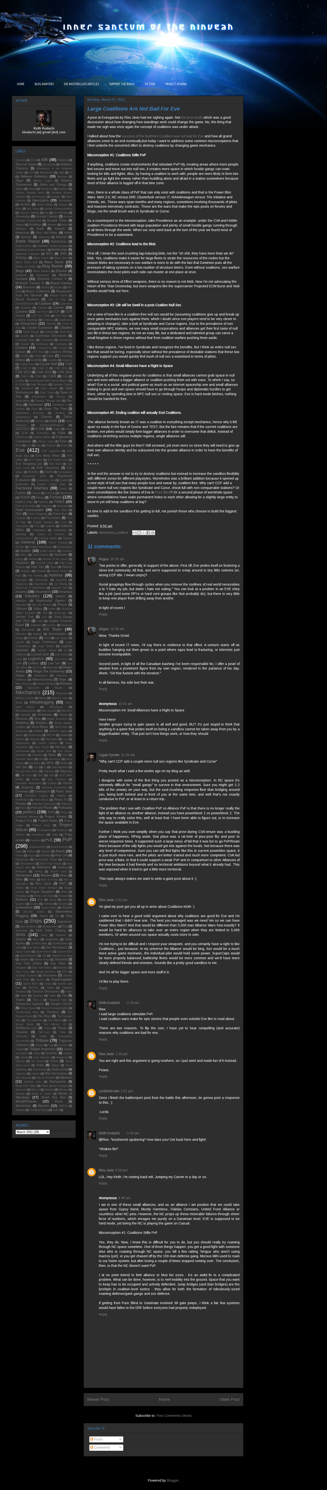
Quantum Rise (37, 846)
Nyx (36, 767)
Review (46, 875)
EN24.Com (22, 437)
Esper (64, 445)
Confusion (61, 344)
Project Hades (48, 820)
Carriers (22, 311)
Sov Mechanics (57, 947)
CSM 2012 (23, 372)
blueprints (21, 275)
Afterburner (46, 172)
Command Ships (25, 339)
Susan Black (31, 983)
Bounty (58, 287)
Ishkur (38, 608)
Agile (61, 172)
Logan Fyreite (109, 755)
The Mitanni (55, 1020)
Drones (39, 421)
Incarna (21, 591)
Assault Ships (57, 220)
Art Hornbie (61, 212)
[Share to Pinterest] (152, 532)
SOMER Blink (39, 943)
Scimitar (48, 903)
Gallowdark (39, 530)
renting (38, 871)
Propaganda (44, 830)
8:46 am (124, 1198)
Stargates (21, 967)
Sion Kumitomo (28, 926)
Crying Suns (27, 364)
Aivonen (62, 176)
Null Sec (22, 767)
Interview (21, 604)
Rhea (63, 875)
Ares (18, 208)
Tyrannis (51, 1053)
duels (53, 421)
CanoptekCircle (25, 303)
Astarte (20, 224)
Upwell (24, 1057)
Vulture (35, 1073)
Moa (37, 718)
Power (64, 812)
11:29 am (128, 755)
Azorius (26, 237)
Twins (36, 1053)
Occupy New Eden (27, 771)
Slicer (36, 939)
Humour (56, 575)
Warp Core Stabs (26, 1085)
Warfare (66, 1077)
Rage (19, 851)
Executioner (65, 472)
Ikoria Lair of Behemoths (30, 587)
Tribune (42, 1040)
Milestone (66, 710)
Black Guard (41, 257)
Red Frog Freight (50, 863)
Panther (61, 795)
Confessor (42, 344)
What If (35, 1089)
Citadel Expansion (40, 327)
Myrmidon (51, 739)
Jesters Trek (25, 617)
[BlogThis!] (139, 532)
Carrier (58, 307)
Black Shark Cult (26, 262)
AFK (31, 172)
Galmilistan (60, 530)
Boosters (29, 287)
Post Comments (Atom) (174, 1416)
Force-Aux (60, 513)
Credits (24, 355)
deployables (22, 400)
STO (64, 971)
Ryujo (52, 899)
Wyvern (43, 1106)
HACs (23, 554)
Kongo (19, 638)
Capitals (45, 303)
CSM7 (38, 376)
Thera (47, 1028)
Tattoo (52, 995)
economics (43, 433)
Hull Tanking (35, 575)
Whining (49, 1089)
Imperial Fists (59, 587)
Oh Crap (26, 775)
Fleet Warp (60, 510)
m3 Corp (37, 667)
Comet (24, 335)
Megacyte (62, 693)
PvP (67, 839)
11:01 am (125, 704)
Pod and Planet (42, 807)
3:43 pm (133, 1133)
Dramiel (46, 417)
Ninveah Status (25, 759)
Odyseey (49, 771)
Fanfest (21, 493)
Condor (25, 344)
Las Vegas (61, 638)
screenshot (24, 907)
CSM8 (51, 376)
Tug (50, 1045)
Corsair (20, 352)
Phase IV (60, 799)
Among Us (46, 188)
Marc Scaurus (24, 683)
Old (51, 775)
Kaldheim (36, 625)
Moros (19, 735)
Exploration (22, 484)
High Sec (37, 567)
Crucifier (52, 360)
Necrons (61, 747)
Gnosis (20, 546)
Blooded (61, 271)
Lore (19, 663)
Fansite (36, 493)
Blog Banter (52, 266)
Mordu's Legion (58, 731)
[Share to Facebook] (148, 532)
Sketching (21, 930)
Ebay (69, 428)
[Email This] (134, 532)
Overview (22, 791)
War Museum (23, 1077)
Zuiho (56, 1109)
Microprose (56, 706)
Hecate (32, 559)
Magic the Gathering (49, 671)
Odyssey (66, 771)
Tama (23, 995)
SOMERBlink (60, 943)
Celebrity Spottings (27, 319)
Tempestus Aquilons (30, 1004)
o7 (44, 767)
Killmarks (21, 633)
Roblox (20, 887)
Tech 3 (37, 999)
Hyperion (61, 579)
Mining (63, 714)
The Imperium (34, 1020)
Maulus (59, 687)
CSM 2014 (64, 372)
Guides (25, 551)
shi (56, 915)
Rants (60, 851)
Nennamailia (23, 751)
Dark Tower (47, 392)
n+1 (65, 739)
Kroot (47, 638)
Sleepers (61, 935)
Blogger (172, 1480)
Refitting (62, 867)
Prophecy (62, 830)
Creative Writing (61, 352)
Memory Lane (59, 698)
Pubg (55, 834)
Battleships (60, 249)
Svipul (48, 983)
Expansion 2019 (34, 476)
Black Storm (54, 262)
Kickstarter (28, 629)
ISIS (44, 612)
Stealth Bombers (46, 971)
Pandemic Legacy (36, 795)
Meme (42, 698)
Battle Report (28, 241)
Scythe (67, 907)
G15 (36, 526)
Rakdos (45, 851)
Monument (22, 731)
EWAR (48, 472)
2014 (33, 160)
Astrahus (35, 224)
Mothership (34, 735)
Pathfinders (22, 799)
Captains (26, 307)
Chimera (51, 323)
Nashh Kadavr (47, 743)
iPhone (62, 604)
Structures (50, 975)
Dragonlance (23, 416)
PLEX (23, 807)
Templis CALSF (61, 1004)
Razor (31, 855)
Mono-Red (61, 727)
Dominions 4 (60, 404)
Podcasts (65, 807)
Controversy (44, 347)
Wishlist (20, 1093)
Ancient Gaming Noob (30, 192)
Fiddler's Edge (24, 501)
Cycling (20, 380)
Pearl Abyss (41, 799)
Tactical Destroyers (45, 991)
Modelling (22, 723)
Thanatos (52, 1012)
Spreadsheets (28, 955)
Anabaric (63, 188)
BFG (49, 253)
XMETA (63, 1105)
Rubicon (22, 899)
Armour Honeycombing (58, 208)
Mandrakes (40, 675)
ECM (25, 433)
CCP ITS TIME (40, 315)
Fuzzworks (22, 526)
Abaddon (63, 160)
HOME (20, 84)
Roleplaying (22, 895)
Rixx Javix (106, 900)
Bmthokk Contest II (52, 279)
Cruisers (67, 360)
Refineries (44, 867)
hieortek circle (44, 562)
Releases (21, 871)
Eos (28, 445)
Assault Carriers (47, 216)
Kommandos (57, 634)
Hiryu (53, 566)
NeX (65, 754)
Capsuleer (66, 303)
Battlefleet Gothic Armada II (31, 249)
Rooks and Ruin (43, 895)
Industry (32, 596)
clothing (49, 331)
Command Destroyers (50, 336)
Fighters (43, 501)
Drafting (60, 412)
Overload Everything (54, 787)
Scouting (63, 903)
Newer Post (98, 1399)
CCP (56, 311)
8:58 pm (121, 1170)
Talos (69, 991)
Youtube (20, 1109)
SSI (44, 955)
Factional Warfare (32, 488)
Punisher (35, 840)
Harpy (19, 559)
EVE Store (55, 463)
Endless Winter (42, 437)
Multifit (64, 735)
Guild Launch (48, 550)
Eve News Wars (48, 455)
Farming (50, 493)
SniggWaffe (52, 939)
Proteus (20, 834)
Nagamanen (23, 743)
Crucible (36, 360)
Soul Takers (34, 947)
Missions (22, 718)
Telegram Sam (58, 999)
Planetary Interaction (44, 803)
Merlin (19, 702)
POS (51, 812)
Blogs (20, 271)
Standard (61, 959)
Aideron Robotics (34, 176)
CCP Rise (62, 315)
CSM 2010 (60, 368)
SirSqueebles (49, 926)
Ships (35, 921)
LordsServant (109, 1091)
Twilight (20, 1049)
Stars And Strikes (42, 967)
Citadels (66, 327)
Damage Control (62, 384)
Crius (50, 356)
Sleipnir (21, 939)
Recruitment (27, 863)
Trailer (43, 1036)
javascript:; (60, 612)
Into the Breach (41, 604)
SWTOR (33, 987)
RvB (40, 899)
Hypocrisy (22, 583)
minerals (26, 714)
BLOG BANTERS (44, 84)
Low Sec (54, 663)
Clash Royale (31, 331)
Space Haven (44, 951)
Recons (67, 859)
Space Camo (23, 951)
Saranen (20, 903)
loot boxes (61, 659)
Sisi (65, 926)
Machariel (52, 667)
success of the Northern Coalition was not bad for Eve (163, 136)
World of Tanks (41, 1093)
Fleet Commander (30, 510)
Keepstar (67, 625)
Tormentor (22, 1036)
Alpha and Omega (53, 184)
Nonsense (55, 759)
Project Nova (41, 825)
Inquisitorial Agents (50, 600)
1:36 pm (121, 1054)
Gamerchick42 (24, 538)
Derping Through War (48, 400)
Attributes (21, 228)
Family (63, 488)
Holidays (26, 571)
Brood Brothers (27, 299)
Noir (41, 759)
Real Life (61, 855)
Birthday (21, 258)
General (28, 542)
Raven (19, 855)
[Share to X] (143, 532)
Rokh (64, 891)
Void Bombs (39, 1069)
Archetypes (65, 200)
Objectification (59, 767)
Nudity (64, 763)
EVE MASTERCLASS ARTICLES (81, 84)
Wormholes (23, 1106)
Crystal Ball (48, 364)
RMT (62, 883)
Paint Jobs (64, 791)
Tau (64, 995)
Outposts (27, 787)
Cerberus (48, 319)
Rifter (19, 879)
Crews (38, 355)
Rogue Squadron (42, 891)
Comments (101, 1447)
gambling (21, 534)
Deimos (60, 396)
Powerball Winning (27, 816)
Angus (104, 559)
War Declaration (56, 1073)
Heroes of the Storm (55, 559)
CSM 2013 (43, 372)
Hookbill (40, 571)
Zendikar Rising (39, 1109)
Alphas (19, 188)
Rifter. (32, 879)
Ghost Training (58, 542)
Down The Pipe (55, 408)
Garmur (67, 538)
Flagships (46, 505)
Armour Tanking (29, 212)
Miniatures (45, 714)
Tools (62, 1032)
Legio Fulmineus (44, 642)
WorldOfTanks (26, 1101)
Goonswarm (65, 546)
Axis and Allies (47, 232)
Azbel (68, 232)
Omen (35, 779)
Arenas (63, 204)
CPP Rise (38, 351)
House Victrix (59, 571)
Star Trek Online (29, 963)
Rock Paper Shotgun (44, 887)
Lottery (33, 663)
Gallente (50, 526)
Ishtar (52, 608)
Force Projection (37, 513)
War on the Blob (45, 1077)
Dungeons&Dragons (52, 425)
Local (19, 659)
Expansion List (45, 480)
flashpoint (62, 505)
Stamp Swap (41, 959)
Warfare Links (33, 1081)
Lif (65, 650)
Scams (34, 903)
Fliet (19, 513)
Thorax (62, 1028)
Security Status (33, 911)
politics (123, 532)
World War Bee (53, 1097)
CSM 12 (43, 368)
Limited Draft (40, 654)
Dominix (20, 408)
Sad (64, 899)
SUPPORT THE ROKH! (122, 84)
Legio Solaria (46, 646)
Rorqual (63, 895)
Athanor (51, 224)
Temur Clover (28, 1008)
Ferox (40, 497)
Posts (98, 1439)
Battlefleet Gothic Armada (52, 245)
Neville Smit (43, 751)
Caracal (42, 307)
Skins (44, 935)
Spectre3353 (64, 951)
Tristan (39, 1045)
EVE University (48, 468)
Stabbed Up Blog (62, 955)
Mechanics (107, 532)
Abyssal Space (26, 164)
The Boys (44, 1016)
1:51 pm (127, 1091)
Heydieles (22, 563)
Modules (41, 723)
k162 (40, 621)
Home (164, 1399)
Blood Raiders (41, 271)
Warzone (21, 1089)
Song (19, 947)
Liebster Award (46, 650)
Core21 (62, 347)
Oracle (67, 783)
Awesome (22, 232)
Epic (38, 445)
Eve (20, 450)
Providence (38, 834)
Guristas (67, 550)
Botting (45, 287)
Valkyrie (20, 1061)
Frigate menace (43, 522)
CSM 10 (26, 368)
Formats (20, 517)
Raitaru (31, 851)
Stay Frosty (23, 971)
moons (38, 731)
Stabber (24, 959)
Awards (60, 228)
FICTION (150, 84)
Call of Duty (57, 299)
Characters (28, 323)
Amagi (32, 188)
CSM (68, 364)
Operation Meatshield (28, 783)
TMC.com (44, 1032)
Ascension (23, 216)
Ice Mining (60, 583)
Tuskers (63, 1045)
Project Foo (24, 820)
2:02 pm (121, 900)
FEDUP (25, 497)
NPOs (50, 763)
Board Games (61, 283)
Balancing (44, 237)
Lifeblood (21, 654)
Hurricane (21, 579)
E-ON (40, 429)
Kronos (33, 638)
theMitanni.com (26, 1028)
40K (44, 159)
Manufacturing (42, 679)
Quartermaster (59, 846)
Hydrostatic (41, 579)
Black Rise (61, 257)
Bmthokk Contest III (30, 283)
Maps (63, 679)
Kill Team (52, 629)
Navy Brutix (41, 747)
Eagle (57, 428)
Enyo (63, 441)
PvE (49, 840)
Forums (35, 517)
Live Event (61, 654)
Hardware (60, 554)
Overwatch (42, 791)
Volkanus (21, 1073)
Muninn (20, 739)
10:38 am (117, 629)
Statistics (62, 967)
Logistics (36, 658)
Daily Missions (38, 384)
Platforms (66, 803)
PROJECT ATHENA (176, 84)
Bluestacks (42, 275)
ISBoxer (21, 608)
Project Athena (55, 816)
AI (71, 172)
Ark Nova (33, 208)
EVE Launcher (51, 450)
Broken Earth (58, 295)
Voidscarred (59, 1069)
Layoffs (20, 642)
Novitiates (34, 763)
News (52, 755)
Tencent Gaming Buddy (54, 1008)
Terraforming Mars (27, 1012)
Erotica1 (51, 445)
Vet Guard (37, 1061)
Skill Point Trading (50, 930)
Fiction (56, 497)
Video (40, 1065)
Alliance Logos (42, 180)
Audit (40, 228)
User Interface (42, 1057)
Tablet (50, 987)
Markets (66, 683)
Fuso (64, 522)
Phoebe (21, 803)
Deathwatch (39, 396)
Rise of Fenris (49, 879)
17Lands (21, 160)
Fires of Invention (26, 505)
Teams (20, 1000)
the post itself (191, 117)
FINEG (59, 502)
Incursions (43, 591)
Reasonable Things (45, 859)
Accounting (49, 164)
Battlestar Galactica (27, 253)
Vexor (54, 1061)
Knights (37, 633)
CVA (65, 376)
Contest (21, 347)
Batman (61, 237)
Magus (20, 675)
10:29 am (117, 559)
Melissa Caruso (25, 698)
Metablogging (42, 702)
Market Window (46, 683)
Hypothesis (40, 583)
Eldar (61, 433)
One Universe (57, 779)
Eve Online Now (58, 459)
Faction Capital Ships (51, 484)
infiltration (21, 600)
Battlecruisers (24, 245)
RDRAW (45, 855)
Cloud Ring (65, 331)
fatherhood (66, 493)
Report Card (59, 871)
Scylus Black (49, 907)
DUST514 (22, 429)
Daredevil (27, 388)
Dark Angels (49, 388)
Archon (25, 204)
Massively (33, 687)
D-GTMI (20, 384)
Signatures (64, 921)
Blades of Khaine (26, 266)
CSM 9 (25, 376)
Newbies (37, 754)
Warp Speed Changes (55, 1085)
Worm (59, 1101)
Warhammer (57, 1081)
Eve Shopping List (29, 463)
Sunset (40, 979)
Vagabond (62, 1057)
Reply (103, 614)
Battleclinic (59, 241)
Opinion (52, 783)
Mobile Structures (57, 718)
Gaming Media (47, 538)
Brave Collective (38, 291)
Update (68, 1053)
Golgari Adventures (40, 546)
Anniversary (39, 196)
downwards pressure (30, 412)
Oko (40, 775)
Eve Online (35, 459)
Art (46, 212)
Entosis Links (46, 441)
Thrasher (22, 1032)
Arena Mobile (45, 204)
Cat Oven (42, 311)
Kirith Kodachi (109, 1003)
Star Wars (58, 963)
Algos (19, 180)
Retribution (24, 875)
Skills (20, 934)
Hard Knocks (41, 554)
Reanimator (22, 859)
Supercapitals (61, 979)
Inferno (60, 596)
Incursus (65, 591)
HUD (18, 575)
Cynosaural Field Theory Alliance (48, 380)
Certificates (65, 319)
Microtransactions (26, 710)
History (67, 567)
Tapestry (38, 995)
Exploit (64, 480)
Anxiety (55, 196)
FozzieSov (52, 518)
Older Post (230, 1399)
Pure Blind (163, 492)
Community (65, 339)
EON (18, 445)
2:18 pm (133, 1003)
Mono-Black (40, 727)
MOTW (51, 735)
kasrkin (51, 625)
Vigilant (55, 1065)
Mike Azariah (48, 710)
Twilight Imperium (42, 1049)
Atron (65, 224)
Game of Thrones (51, 534)
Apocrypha (40, 200)
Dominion (35, 404)
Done (34, 408)
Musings (35, 739)
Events (33, 472)
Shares (43, 915)
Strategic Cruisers (26, 975)
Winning (63, 1089)
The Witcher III (54, 1024)
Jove (44, 616)
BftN (63, 253)
